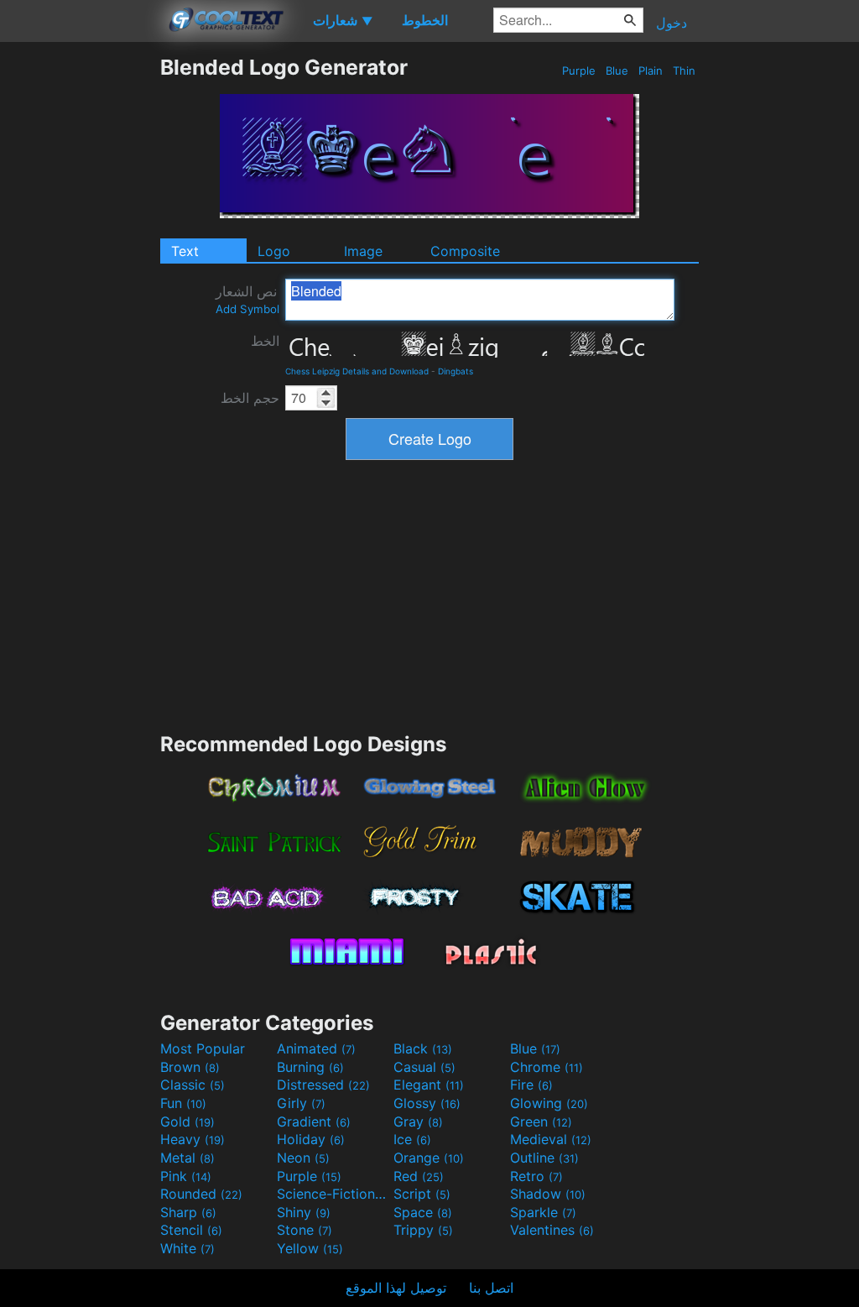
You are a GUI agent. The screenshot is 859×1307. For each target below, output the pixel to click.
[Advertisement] (80, 306)
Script (421, 1193)
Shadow (548, 1193)
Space (422, 1212)
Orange (428, 1157)
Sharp (188, 1212)
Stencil (191, 1229)
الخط (265, 340)
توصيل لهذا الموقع (396, 1287)
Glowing (549, 1103)
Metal (187, 1157)
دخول (671, 22)
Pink (185, 1176)
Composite (465, 251)
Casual (424, 1067)
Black (422, 1048)
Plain (650, 70)
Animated (316, 1048)
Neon (303, 1157)
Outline (544, 1157)
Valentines (552, 1229)
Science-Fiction (333, 1193)
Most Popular (202, 1048)
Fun (183, 1103)
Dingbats (455, 371)
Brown (190, 1067)
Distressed (323, 1084)
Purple (579, 70)
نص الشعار (247, 299)
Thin (684, 70)
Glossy (427, 1103)
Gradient (314, 1121)
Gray (418, 1121)
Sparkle (543, 1212)
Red (418, 1176)
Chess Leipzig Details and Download (357, 371)
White (187, 1248)
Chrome (546, 1067)
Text (185, 251)
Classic (192, 1084)
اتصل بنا (491, 1287)
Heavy (192, 1139)
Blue (617, 70)
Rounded (201, 1193)
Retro (536, 1176)
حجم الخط (250, 397)
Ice (412, 1139)
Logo (274, 251)
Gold (187, 1121)
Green (541, 1121)
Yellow (310, 1248)
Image (363, 251)
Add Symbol (247, 309)
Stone (304, 1229)
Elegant (428, 1084)
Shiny (304, 1212)
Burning (310, 1067)
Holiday (311, 1139)
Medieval (550, 1139)
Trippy (423, 1229)
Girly (301, 1103)
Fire (531, 1084)
